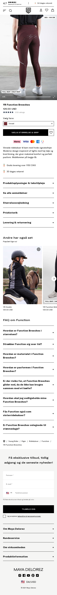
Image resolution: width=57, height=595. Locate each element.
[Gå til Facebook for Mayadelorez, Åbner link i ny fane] (24, 575)
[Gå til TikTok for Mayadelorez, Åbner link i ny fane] (37, 575)
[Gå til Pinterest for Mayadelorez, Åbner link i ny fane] (33, 575)
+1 (9, 492)
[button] (26, 3)
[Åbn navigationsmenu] (4, 10)
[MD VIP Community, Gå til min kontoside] (41, 10)
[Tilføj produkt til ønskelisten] (51, 132)
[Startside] (4, 441)
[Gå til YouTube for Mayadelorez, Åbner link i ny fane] (28, 575)
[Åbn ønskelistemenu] (46, 10)
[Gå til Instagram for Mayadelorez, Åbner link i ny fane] (19, 575)
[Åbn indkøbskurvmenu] (52, 10)
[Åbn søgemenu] (10, 10)
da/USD (28, 582)
